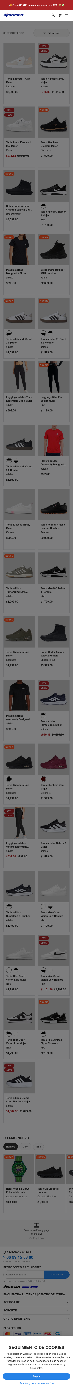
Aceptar (36, 1376)
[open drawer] (66, 15)
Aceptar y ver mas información (36, 1383)
